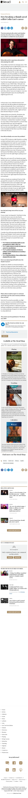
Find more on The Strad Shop (14, 454)
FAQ (21, 781)
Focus (10, 490)
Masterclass (5, 752)
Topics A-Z (14, 779)
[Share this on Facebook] (2, 28)
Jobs (3, 723)
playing (15, 344)
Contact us (4, 750)
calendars (9, 345)
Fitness (17, 460)
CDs (6, 345)
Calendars (14, 420)
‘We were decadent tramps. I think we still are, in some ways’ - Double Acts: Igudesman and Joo (17, 509)
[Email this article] (11, 28)
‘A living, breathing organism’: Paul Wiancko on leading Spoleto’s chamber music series (18, 575)
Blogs (10, 571)
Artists (5, 460)
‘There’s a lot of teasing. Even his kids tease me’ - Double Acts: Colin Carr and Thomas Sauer (17, 495)
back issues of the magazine (20, 345)
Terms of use (22, 779)
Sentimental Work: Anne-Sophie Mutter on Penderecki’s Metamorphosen (18, 588)
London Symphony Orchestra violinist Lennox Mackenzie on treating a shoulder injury (14, 251)
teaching (22, 344)
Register (17, 557)
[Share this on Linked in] (8, 28)
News (3, 718)
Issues (3, 716)
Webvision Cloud (17, 793)
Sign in (7, 24)
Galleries (4, 714)
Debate (11, 518)
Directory (4, 730)
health (22, 460)
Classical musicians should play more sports (17, 521)
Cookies (16, 781)
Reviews (4, 732)
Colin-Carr (11, 460)
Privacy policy (9, 781)
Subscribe (4, 734)
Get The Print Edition (7, 725)
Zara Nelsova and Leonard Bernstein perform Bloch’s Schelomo (17, 602)
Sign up (5, 336)
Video (10, 598)
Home (3, 709)
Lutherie (4, 721)
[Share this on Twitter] (5, 28)
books (25, 344)
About (3, 748)
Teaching (14, 383)
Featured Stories (5, 14)
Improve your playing (8, 463)
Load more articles (14, 530)
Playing (14, 349)
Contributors (19, 777)
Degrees (4, 745)
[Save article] (26, 28)
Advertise (4, 741)
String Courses (5, 739)
